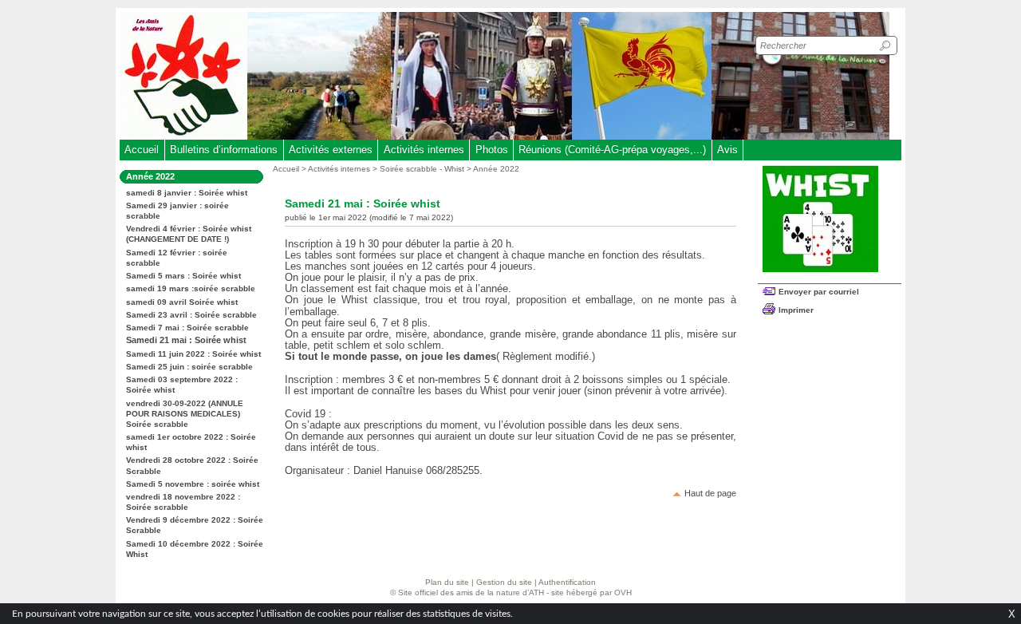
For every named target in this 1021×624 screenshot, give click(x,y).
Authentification (567, 582)
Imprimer (796, 310)
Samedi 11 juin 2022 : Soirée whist (193, 354)
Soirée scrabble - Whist (422, 168)
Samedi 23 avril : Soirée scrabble (191, 314)
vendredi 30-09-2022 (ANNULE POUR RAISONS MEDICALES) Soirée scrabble (184, 414)
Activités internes (424, 150)
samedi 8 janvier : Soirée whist (186, 192)
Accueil (141, 150)
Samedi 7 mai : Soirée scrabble (187, 327)
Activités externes (331, 150)
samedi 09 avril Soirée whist (182, 302)
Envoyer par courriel (819, 291)
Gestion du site (504, 582)
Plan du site (447, 582)
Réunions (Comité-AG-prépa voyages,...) (612, 150)
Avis (727, 150)
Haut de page (710, 493)
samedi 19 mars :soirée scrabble (190, 288)
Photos (491, 150)
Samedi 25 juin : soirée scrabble (189, 366)
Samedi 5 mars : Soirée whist (183, 275)
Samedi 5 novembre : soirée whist (192, 484)
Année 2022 (496, 168)
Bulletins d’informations (224, 150)
